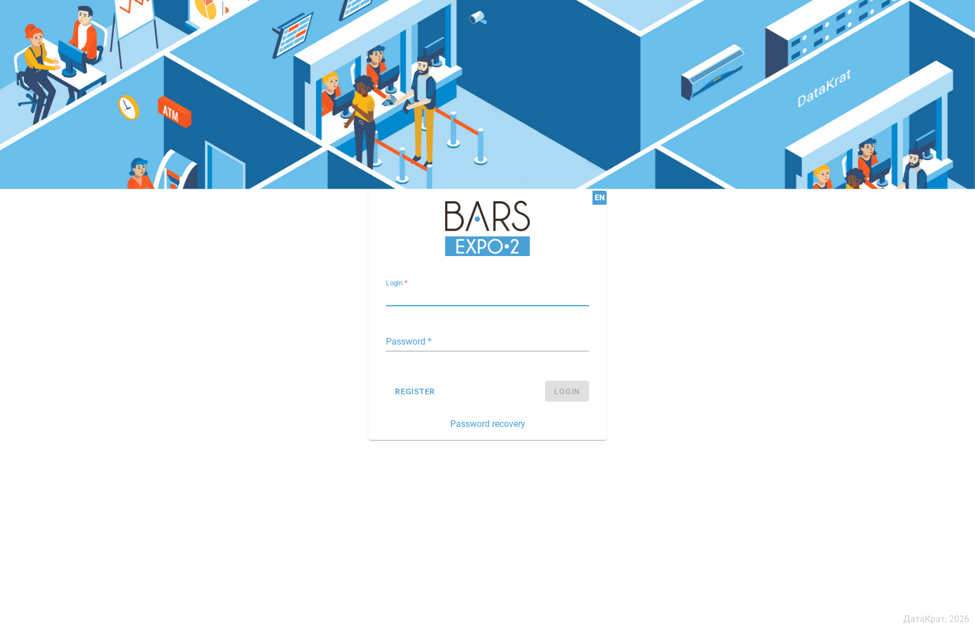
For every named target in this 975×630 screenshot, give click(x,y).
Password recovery (487, 423)
